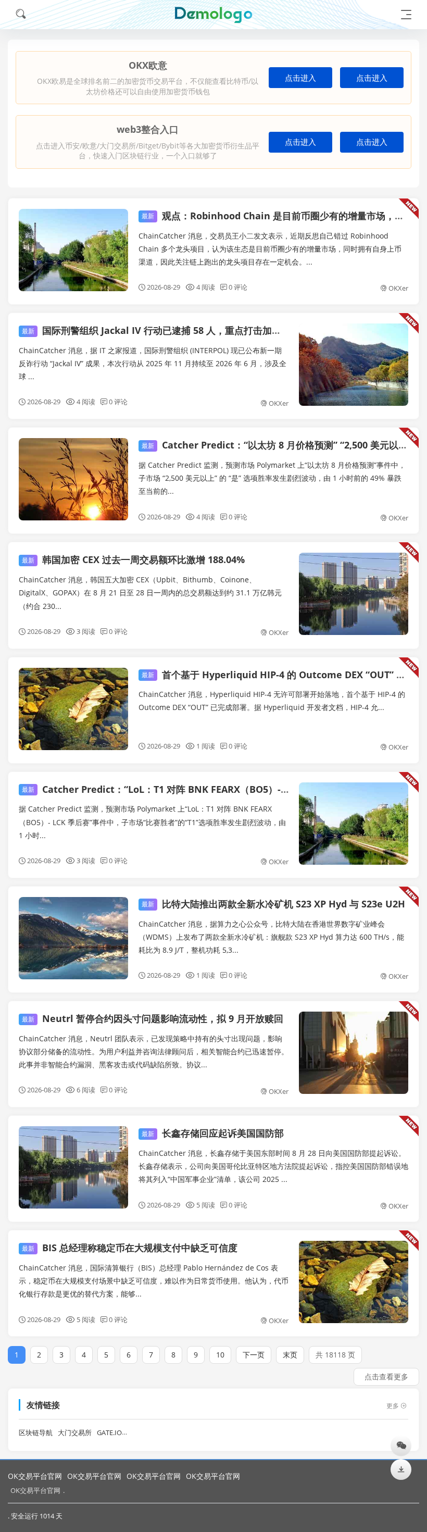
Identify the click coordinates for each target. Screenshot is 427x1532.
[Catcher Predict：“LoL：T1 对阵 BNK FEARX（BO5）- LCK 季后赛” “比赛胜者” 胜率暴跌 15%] (353, 823)
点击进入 (300, 77)
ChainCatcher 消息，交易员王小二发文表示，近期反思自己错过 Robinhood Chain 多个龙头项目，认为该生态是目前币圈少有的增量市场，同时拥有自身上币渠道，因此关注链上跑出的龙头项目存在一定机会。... (270, 249)
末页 (290, 1355)
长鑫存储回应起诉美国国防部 (213, 1133)
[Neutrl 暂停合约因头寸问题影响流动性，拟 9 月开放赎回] (353, 1053)
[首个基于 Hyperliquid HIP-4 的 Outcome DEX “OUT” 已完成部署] (73, 709)
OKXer (398, 288)
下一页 (254, 1355)
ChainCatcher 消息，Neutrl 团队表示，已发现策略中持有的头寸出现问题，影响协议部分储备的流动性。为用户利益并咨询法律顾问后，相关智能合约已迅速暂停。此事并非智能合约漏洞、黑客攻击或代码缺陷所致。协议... (153, 1051)
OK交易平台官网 (35, 1476)
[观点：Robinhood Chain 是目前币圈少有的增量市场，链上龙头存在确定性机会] (73, 250)
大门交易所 (75, 1433)
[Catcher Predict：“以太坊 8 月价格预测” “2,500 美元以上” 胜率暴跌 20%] (73, 479)
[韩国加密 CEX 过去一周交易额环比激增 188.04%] (353, 594)
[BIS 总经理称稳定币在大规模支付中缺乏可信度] (353, 1282)
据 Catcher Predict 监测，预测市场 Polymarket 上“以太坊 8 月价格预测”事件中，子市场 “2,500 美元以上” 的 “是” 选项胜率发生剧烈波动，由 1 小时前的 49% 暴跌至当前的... (272, 478)
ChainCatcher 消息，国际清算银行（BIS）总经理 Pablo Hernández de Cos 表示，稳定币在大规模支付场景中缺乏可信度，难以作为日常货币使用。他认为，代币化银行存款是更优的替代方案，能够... (153, 1281)
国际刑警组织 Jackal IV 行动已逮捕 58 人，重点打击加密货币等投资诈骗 (184, 330)
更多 (392, 1405)
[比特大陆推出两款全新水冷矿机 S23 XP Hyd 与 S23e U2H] (73, 938)
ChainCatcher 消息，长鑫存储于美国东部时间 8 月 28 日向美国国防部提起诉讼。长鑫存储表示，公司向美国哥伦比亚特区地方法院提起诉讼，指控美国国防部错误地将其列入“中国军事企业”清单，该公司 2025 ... (273, 1166)
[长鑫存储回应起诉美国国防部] (73, 1167)
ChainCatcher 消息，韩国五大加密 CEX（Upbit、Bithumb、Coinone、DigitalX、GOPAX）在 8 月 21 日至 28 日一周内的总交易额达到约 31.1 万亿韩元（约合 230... (150, 593)
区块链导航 (36, 1433)
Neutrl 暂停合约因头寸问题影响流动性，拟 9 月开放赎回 (152, 1018)
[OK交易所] (213, 14)
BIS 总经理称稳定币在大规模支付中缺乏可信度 (129, 1247)
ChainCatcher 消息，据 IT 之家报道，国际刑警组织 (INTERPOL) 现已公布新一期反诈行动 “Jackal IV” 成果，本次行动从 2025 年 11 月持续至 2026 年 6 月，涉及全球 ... (152, 363)
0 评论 (238, 287)
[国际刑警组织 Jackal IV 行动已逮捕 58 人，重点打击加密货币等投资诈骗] (353, 364)
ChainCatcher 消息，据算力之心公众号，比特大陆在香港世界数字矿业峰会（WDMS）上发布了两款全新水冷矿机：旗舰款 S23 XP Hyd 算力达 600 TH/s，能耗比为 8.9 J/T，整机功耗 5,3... (271, 937)
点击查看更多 (386, 1376)
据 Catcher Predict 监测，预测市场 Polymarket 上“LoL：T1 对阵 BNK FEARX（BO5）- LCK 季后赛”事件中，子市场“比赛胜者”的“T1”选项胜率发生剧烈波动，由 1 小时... (152, 822)
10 (220, 1355)
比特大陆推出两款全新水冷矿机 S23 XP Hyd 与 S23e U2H (273, 904)
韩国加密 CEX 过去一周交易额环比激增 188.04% (133, 559)
